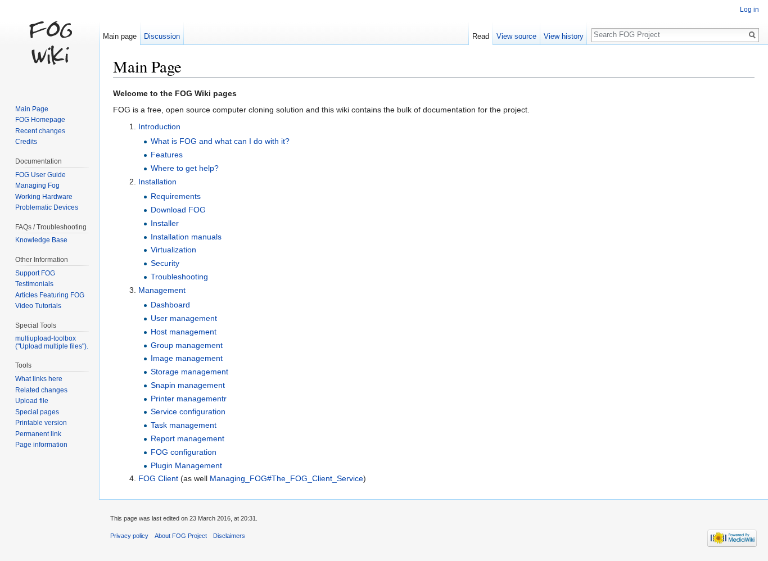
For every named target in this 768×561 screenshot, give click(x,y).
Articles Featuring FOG (49, 295)
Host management (183, 331)
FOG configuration (183, 451)
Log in (749, 9)
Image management (187, 358)
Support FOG (35, 273)
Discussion (162, 36)
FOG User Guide (40, 175)
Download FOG (178, 209)
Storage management (189, 371)
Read (480, 36)
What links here (38, 379)
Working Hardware (44, 197)
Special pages (37, 412)
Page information (41, 445)
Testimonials (34, 284)
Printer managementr (189, 398)
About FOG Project (181, 535)
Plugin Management (186, 465)
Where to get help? (185, 168)
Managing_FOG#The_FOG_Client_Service (286, 478)
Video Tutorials (38, 306)
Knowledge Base (41, 240)
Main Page (31, 109)
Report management (187, 438)
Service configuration (188, 411)
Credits (26, 142)
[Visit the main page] (49, 45)
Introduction (159, 126)
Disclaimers (229, 535)
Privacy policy (129, 535)
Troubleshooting (179, 276)
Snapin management (188, 385)
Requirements (176, 196)
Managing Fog (37, 185)
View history (564, 36)
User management (184, 318)
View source (516, 36)
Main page (120, 36)
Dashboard (170, 304)
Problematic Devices (46, 207)
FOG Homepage (40, 120)
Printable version (41, 423)
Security (165, 263)
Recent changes (40, 131)
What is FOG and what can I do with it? (220, 141)
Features (167, 154)
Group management (187, 345)
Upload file (31, 401)
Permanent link (38, 434)
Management (162, 290)
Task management (183, 424)
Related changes (41, 390)
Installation (157, 181)
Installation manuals (186, 236)
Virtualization (173, 249)
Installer (165, 223)
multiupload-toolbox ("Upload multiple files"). (51, 342)
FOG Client (158, 478)
